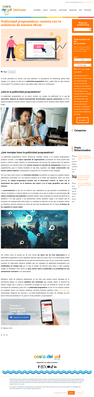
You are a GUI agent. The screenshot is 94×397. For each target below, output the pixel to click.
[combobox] (81, 29)
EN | (88, 2)
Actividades (37, 10)
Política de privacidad (19, 384)
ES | (86, 2)
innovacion (12, 72)
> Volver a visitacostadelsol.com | (73, 2)
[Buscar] (90, 29)
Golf (80, 10)
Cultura (45, 10)
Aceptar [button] (71, 393)
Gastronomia (63, 10)
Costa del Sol (63, 290)
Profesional (87, 10)
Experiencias (73, 10)
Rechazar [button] (79, 393)
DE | (92, 2)
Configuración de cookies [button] (60, 393)
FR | (90, 2)
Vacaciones (53, 10)
